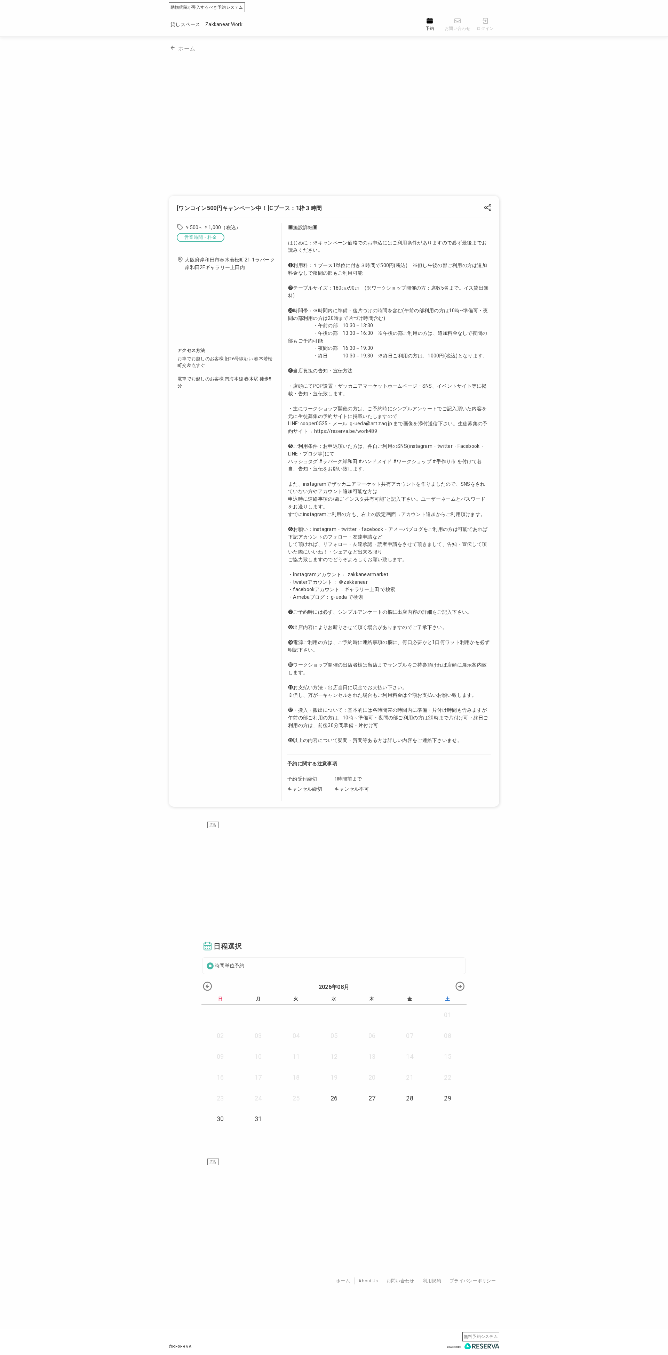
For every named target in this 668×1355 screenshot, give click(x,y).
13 (372, 1056)
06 (372, 1035)
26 (334, 1098)
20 (372, 1077)
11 (296, 1056)
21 (409, 1077)
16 (220, 1077)
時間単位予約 (230, 965)
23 (220, 1098)
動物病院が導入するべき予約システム (206, 7)
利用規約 (432, 1280)
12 (334, 1056)
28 (409, 1098)
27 (372, 1098)
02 (220, 1035)
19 (334, 1077)
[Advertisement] (334, 877)
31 (258, 1118)
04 (296, 1035)
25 (296, 1098)
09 (220, 1056)
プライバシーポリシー (473, 1280)
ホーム (186, 48)
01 (447, 1014)
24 (258, 1098)
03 (258, 1035)
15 (447, 1056)
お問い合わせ (400, 1280)
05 (334, 1035)
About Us (368, 1280)
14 (409, 1056)
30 (220, 1118)
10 (258, 1056)
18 (296, 1077)
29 (447, 1098)
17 (258, 1077)
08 (447, 1035)
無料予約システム (481, 1336)
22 (447, 1077)
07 (409, 1035)
